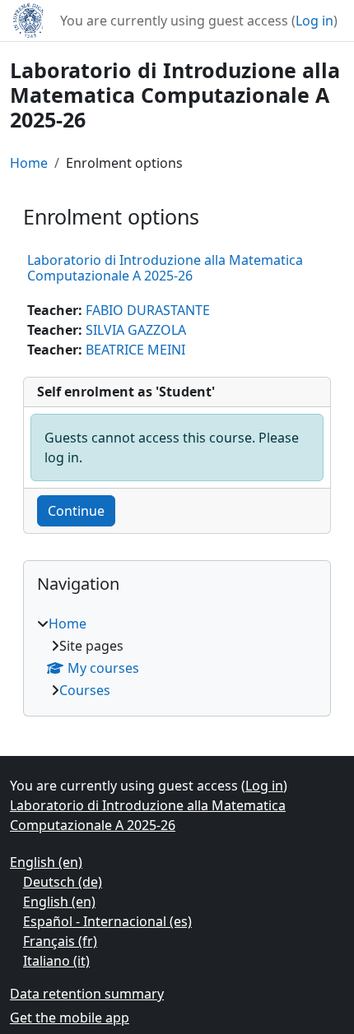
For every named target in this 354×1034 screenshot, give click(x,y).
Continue (76, 511)
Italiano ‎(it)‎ (56, 961)
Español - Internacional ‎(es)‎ (107, 921)
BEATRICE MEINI (135, 350)
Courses (84, 690)
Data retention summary (87, 994)
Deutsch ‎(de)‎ (62, 882)
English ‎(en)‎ (46, 862)
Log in (314, 21)
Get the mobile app (69, 1017)
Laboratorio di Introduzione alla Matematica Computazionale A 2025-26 (165, 268)
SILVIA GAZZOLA (136, 330)
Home (29, 163)
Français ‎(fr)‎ (60, 941)
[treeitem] (177, 657)
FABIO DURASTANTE (148, 310)
